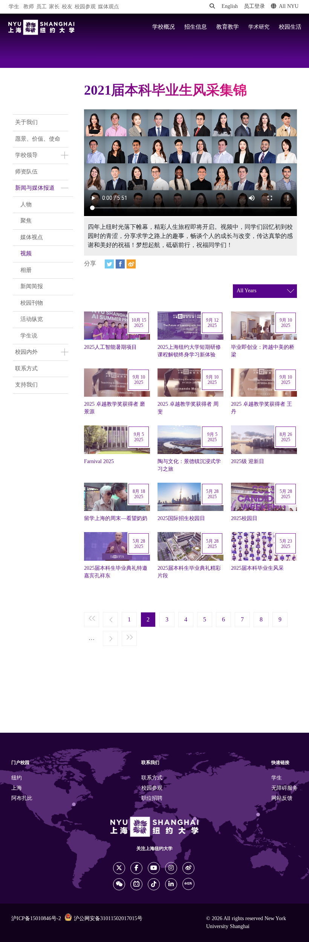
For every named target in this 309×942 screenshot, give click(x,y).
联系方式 (26, 369)
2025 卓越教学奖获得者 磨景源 (114, 408)
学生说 (28, 336)
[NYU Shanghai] (41, 27)
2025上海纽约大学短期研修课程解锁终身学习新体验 (189, 351)
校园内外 (26, 352)
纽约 (16, 778)
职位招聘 (151, 798)
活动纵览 (31, 319)
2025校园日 (244, 518)
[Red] (188, 884)
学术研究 (258, 27)
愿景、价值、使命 (37, 139)
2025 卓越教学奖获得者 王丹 (261, 408)
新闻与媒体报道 (35, 188)
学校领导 (26, 155)
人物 (26, 205)
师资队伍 (26, 172)
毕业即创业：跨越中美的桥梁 (262, 351)
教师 (28, 7)
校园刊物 (31, 303)
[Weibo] (131, 263)
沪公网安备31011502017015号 (108, 919)
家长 (54, 7)
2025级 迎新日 (247, 461)
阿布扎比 (21, 798)
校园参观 (85, 7)
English (230, 6)
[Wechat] (119, 884)
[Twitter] (109, 263)
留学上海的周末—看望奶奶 (115, 518)
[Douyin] (154, 884)
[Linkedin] (171, 884)
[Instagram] (171, 868)
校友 (67, 7)
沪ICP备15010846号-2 (36, 919)
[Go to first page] (91, 619)
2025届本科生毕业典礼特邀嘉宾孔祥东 (115, 572)
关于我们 (26, 123)
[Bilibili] (136, 884)
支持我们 (26, 385)
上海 (16, 788)
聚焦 (26, 221)
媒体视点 (31, 238)
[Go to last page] (129, 638)
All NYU (288, 6)
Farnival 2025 (99, 461)
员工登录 (254, 6)
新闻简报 (31, 287)
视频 (26, 254)
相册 (26, 270)
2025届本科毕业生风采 (257, 568)
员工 (41, 7)
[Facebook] (120, 263)
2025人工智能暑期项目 (110, 347)
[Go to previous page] (110, 619)
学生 (14, 6)
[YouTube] (154, 868)
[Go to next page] (110, 638)
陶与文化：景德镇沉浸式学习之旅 (189, 465)
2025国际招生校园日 (181, 518)
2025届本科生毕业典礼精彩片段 (189, 572)
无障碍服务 (284, 788)
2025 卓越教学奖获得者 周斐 (188, 408)
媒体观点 (108, 7)
